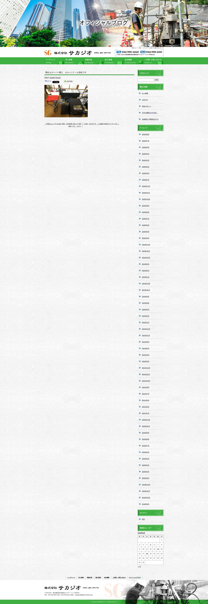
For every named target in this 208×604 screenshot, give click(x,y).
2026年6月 (145, 147)
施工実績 (114, 60)
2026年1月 (145, 180)
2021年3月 (145, 407)
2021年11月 (146, 374)
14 (158, 549)
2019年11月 (146, 491)
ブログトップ (144, 73)
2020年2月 (145, 478)
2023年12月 (146, 283)
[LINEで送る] (68, 82)
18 (147, 553)
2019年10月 (146, 497)
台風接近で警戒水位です (150, 119)
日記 (143, 519)
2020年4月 (145, 465)
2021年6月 (145, 400)
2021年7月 (145, 394)
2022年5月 (145, 348)
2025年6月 (145, 225)
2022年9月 (145, 342)
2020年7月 (145, 446)
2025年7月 (145, 219)
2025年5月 (145, 232)
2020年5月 (145, 459)
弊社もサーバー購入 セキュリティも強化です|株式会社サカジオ (148, 48)
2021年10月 (146, 381)
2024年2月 (145, 270)
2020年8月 (145, 439)
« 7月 (139, 566)
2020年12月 (146, 420)
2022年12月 (146, 329)
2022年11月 (146, 335)
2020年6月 (145, 452)
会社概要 (134, 60)
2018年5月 (145, 504)
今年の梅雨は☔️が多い (149, 113)
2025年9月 (145, 206)
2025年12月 (146, 186)
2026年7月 (145, 141)
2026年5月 (145, 154)
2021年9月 (145, 387)
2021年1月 (145, 413)
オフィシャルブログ (135, 577)
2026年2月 (145, 173)
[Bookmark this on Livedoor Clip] (48, 82)
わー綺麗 (145, 93)
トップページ (54, 60)
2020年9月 (145, 433)
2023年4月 (145, 316)
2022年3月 (145, 361)
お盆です (145, 100)
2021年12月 (146, 368)
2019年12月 (146, 485)
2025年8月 (145, 212)
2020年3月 (145, 472)
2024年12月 (146, 245)
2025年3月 (145, 238)
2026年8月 (145, 134)
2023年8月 (145, 303)
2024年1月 (145, 277)
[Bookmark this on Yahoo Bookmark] (50, 82)
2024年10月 (146, 257)
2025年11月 (146, 193)
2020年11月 (146, 426)
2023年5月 (145, 309)
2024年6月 (145, 264)
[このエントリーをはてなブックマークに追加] (46, 82)
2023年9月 (145, 296)
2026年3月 (145, 167)
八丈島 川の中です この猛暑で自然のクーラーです (101, 124)
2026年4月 (145, 160)
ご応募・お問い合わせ (154, 60)
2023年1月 (145, 322)
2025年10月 (146, 199)
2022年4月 (145, 355)
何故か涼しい (146, 106)
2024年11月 (146, 251)
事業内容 (94, 60)
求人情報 (74, 60)
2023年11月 (146, 290)
